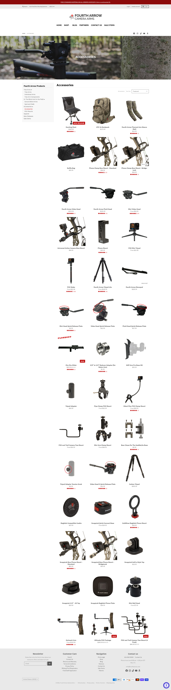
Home (23, 33)
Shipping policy (110, 683)
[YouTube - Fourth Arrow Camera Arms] (144, 33)
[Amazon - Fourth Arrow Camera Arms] (147, 33)
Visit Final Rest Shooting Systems (38, 6)
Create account (136, 6)
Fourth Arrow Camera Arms (67, 683)
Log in (128, 6)
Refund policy (81, 683)
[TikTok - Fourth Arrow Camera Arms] (141, 33)
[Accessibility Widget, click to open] (166, 685)
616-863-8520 (128, 657)
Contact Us (138, 657)
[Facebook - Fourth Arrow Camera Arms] (134, 33)
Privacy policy (90, 683)
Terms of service (100, 683)
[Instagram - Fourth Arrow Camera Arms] (137, 33)
